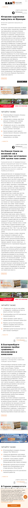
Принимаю (14, 505)
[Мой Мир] (24, 82)
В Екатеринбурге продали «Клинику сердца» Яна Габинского (14, 116)
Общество (4, 78)
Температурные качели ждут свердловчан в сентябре (12, 136)
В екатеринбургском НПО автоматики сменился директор (14, 315)
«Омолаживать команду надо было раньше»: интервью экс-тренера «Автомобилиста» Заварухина (13, 121)
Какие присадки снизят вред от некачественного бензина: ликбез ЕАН (14, 132)
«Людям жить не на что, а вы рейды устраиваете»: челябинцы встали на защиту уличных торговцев (14, 127)
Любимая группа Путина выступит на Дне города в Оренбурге (14, 329)
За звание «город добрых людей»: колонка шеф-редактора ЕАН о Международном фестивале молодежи (14, 460)
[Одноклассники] (20, 82)
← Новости (4, 141)
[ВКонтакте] (18, 82)
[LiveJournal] (26, 82)
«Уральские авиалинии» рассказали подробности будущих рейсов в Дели (14, 455)
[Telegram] (22, 82)
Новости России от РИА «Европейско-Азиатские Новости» (10, 3)
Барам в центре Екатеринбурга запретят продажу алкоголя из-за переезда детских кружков (13, 324)
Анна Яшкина (21, 340)
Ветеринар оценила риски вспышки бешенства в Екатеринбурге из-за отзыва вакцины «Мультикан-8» (14, 466)
